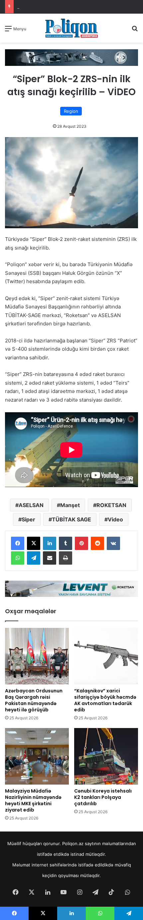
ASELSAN (31, 505)
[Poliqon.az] (71, 28)
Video (115, 519)
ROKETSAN (111, 505)
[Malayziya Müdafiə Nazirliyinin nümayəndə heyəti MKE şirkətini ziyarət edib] (37, 756)
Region (71, 111)
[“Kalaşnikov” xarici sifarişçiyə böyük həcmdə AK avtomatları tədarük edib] (106, 656)
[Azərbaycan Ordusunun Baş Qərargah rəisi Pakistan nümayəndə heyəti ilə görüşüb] (37, 656)
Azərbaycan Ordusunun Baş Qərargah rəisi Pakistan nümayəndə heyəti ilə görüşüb (34, 700)
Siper (28, 519)
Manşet (70, 505)
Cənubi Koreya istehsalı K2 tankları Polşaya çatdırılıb (103, 797)
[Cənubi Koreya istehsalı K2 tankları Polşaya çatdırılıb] (106, 756)
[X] (33, 543)
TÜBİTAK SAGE (71, 519)
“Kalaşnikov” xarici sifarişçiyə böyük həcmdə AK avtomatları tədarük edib (105, 700)
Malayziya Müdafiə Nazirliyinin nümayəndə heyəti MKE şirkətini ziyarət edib (33, 800)
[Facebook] (17, 543)
